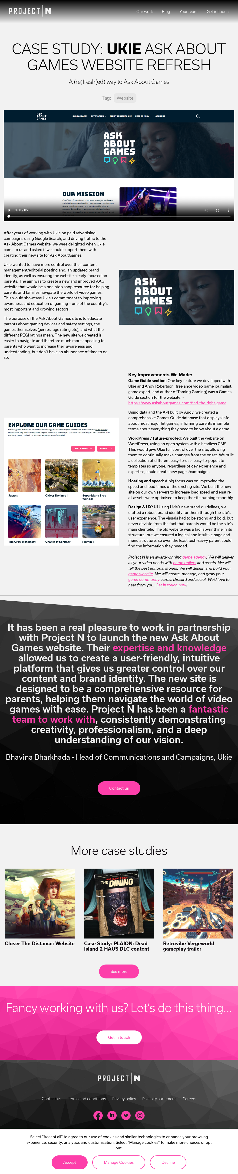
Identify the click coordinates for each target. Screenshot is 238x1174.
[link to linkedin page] (112, 1115)
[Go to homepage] (119, 1079)
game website (140, 574)
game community (144, 579)
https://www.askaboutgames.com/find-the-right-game (177, 403)
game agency (194, 557)
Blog (166, 12)
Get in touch (218, 12)
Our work (144, 12)
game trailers (184, 563)
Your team (188, 12)
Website (125, 98)
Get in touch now (170, 585)
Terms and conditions (86, 1099)
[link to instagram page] (140, 1115)
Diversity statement (159, 1099)
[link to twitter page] (126, 1115)
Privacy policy (124, 1099)
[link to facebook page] (98, 1115)
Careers (189, 1099)
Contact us (51, 1099)
